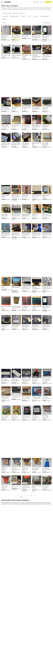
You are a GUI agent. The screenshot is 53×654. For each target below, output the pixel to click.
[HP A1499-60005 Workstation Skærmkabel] (6, 319)
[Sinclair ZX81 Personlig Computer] (36, 49)
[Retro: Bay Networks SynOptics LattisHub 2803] (16, 208)
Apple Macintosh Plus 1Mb (36, 143)
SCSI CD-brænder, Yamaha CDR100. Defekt (36, 108)
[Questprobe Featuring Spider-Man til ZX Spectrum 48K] (47, 391)
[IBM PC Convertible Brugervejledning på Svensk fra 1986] (6, 227)
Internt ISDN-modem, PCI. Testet (26, 108)
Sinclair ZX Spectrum (16, 396)
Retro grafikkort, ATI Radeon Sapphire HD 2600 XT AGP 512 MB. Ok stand (36, 126)
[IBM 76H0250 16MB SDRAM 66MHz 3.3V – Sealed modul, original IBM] (26, 208)
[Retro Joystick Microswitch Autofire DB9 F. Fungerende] (47, 208)
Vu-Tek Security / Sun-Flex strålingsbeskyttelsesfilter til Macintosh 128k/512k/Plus (16, 126)
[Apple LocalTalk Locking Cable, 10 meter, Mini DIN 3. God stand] (6, 119)
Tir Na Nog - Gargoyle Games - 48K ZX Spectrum (36, 416)
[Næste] (34, 495)
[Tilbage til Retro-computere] (2, 13)
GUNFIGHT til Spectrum (4, 469)
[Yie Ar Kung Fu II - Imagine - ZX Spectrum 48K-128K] (26, 462)
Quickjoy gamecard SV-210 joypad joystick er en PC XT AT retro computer (16, 326)
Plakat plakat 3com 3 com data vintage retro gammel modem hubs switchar (36, 234)
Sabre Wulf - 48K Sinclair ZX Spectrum (26, 416)
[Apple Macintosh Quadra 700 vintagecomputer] (6, 30)
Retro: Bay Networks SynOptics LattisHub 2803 (16, 215)
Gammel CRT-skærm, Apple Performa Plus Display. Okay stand (5, 143)
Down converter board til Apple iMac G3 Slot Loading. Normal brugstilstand (46, 56)
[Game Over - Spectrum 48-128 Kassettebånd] (16, 462)
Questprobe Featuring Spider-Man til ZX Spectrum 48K (47, 397)
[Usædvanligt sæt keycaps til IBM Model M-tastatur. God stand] (26, 137)
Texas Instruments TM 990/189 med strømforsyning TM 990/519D (16, 196)
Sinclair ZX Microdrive (16, 55)
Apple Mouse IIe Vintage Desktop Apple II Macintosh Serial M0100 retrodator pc (26, 326)
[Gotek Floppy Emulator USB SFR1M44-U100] (47, 137)
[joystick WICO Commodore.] (36, 373)
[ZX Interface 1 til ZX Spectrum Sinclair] (26, 281)
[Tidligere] (19, 495)
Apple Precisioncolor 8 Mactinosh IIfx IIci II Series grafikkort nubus (26, 379)
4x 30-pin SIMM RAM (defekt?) (36, 307)
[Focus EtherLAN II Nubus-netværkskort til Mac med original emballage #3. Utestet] (6, 101)
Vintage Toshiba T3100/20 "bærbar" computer (26, 486)
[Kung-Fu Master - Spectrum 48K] (36, 462)
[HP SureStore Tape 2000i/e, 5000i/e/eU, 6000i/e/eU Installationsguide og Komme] (47, 281)
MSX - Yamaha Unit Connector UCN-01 (26, 397)
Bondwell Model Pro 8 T (16, 288)
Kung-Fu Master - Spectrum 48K (36, 469)
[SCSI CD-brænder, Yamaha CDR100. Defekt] (36, 101)
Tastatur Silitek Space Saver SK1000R (25, 196)
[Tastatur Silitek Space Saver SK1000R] (26, 189)
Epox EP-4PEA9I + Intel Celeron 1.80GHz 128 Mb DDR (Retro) (47, 486)
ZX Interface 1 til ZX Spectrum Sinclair (26, 288)
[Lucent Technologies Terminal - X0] (36, 189)
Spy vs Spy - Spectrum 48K (15, 416)
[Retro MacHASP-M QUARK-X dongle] (6, 391)
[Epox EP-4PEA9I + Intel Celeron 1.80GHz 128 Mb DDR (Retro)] (47, 480)
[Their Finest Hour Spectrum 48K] (6, 410)
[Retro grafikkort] (26, 30)
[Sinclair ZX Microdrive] (16, 49)
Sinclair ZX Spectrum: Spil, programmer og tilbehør (16, 36)
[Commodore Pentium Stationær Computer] (16, 300)
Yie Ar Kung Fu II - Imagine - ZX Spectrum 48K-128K (26, 469)
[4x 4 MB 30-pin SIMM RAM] (6, 300)
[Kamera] (6, 281)
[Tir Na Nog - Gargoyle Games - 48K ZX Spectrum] (36, 410)
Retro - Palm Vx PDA (5, 55)
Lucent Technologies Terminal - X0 (36, 196)
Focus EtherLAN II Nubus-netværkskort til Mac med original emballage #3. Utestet (5, 108)
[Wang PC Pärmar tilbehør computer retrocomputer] (47, 319)
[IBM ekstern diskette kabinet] (36, 480)
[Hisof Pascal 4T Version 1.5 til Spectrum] (6, 480)
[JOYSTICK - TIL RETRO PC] (36, 208)
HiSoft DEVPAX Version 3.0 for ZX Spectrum (46, 469)
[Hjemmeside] (7, 2)
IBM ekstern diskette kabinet (36, 486)
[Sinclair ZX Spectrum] (16, 391)
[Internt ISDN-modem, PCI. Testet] (26, 101)
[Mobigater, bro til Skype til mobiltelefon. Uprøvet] (16, 101)
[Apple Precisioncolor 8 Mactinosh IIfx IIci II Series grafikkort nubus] (26, 373)
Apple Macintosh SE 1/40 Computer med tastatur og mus (36, 36)
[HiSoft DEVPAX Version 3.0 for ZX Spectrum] (47, 462)
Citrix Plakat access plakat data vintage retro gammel (46, 234)
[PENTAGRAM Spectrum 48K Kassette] (47, 410)
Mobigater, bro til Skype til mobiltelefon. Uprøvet (15, 108)
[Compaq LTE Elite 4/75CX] (6, 189)
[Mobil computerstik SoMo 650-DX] (47, 30)
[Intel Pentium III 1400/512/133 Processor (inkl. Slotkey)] (6, 208)
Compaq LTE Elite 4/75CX (5, 196)
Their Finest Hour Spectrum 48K (5, 416)
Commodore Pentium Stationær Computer (16, 307)
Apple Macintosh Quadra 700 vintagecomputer (5, 36)
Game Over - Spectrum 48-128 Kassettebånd (15, 469)
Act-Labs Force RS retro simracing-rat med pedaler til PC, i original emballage (26, 126)
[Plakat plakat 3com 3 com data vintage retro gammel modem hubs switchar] (36, 227)
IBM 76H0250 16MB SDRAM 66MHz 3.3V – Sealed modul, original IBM (26, 215)
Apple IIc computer (16, 485)
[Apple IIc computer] (16, 480)
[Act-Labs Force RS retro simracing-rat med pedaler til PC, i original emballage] (26, 119)
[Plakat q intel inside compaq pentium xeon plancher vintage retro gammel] (26, 227)
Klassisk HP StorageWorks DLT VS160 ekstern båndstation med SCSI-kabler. (36, 288)
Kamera (3, 287)
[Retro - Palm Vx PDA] (6, 49)
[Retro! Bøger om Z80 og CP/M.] (26, 49)
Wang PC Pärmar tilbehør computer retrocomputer (46, 326)
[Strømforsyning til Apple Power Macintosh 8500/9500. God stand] (47, 119)
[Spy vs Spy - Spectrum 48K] (16, 410)
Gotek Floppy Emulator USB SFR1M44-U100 (45, 143)
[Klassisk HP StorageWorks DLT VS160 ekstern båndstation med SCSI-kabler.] (36, 281)
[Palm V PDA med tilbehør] (47, 189)
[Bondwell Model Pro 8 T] (16, 281)
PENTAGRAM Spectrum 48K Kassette (45, 416)
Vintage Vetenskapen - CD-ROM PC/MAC (36, 397)
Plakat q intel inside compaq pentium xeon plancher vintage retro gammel (26, 234)
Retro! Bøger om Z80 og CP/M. (26, 56)
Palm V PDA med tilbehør (45, 196)
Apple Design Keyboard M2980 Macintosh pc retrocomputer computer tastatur (5, 379)
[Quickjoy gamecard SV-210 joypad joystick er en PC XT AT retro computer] (16, 319)
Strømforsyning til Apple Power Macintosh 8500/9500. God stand (46, 126)
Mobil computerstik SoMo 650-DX (46, 36)
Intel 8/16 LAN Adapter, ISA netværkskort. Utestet (45, 108)
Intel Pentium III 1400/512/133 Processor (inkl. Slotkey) (4, 215)
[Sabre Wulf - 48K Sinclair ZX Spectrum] (26, 410)
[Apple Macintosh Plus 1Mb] (36, 137)
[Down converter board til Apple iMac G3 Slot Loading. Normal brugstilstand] (47, 49)
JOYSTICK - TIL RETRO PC (35, 215)
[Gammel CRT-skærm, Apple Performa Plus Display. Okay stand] (6, 137)
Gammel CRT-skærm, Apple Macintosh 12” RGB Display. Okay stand (16, 143)
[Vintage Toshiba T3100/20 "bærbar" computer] (26, 480)
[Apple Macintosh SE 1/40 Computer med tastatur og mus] (36, 30)
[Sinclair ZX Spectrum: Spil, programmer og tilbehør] (16, 30)
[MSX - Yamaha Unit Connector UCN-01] (26, 391)
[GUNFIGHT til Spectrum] (6, 462)
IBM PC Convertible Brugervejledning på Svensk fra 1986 (5, 234)
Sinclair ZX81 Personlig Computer (36, 56)
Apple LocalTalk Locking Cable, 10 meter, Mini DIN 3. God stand (5, 126)
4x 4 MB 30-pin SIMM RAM (6, 307)
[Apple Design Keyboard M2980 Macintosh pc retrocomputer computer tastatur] (6, 373)
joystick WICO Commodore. (35, 379)
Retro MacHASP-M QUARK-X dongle (5, 397)
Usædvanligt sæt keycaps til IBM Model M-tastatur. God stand (26, 143)
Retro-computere (7, 13)
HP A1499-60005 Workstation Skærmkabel (5, 326)
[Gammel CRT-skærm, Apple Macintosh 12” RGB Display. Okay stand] (16, 137)
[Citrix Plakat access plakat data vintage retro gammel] (47, 227)
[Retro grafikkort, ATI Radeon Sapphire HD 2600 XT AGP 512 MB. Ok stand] (36, 119)
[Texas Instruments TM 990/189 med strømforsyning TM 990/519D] (16, 189)
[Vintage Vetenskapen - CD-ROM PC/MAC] (36, 391)
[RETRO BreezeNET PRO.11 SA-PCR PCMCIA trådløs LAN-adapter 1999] (47, 373)
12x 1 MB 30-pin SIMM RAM (25, 307)
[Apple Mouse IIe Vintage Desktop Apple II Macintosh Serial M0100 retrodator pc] (26, 319)
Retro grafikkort (25, 35)
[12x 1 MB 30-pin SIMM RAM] (26, 300)
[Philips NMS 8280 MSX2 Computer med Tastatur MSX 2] (16, 227)
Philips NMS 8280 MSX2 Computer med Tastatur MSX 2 (16, 234)
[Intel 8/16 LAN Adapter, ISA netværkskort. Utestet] (47, 101)
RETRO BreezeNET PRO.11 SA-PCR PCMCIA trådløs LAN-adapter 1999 (46, 379)
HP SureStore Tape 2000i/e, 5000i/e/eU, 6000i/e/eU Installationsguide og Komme (46, 288)
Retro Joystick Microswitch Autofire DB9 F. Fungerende (46, 215)
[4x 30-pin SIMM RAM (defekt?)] (36, 300)
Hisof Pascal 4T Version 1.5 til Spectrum (4, 486)
